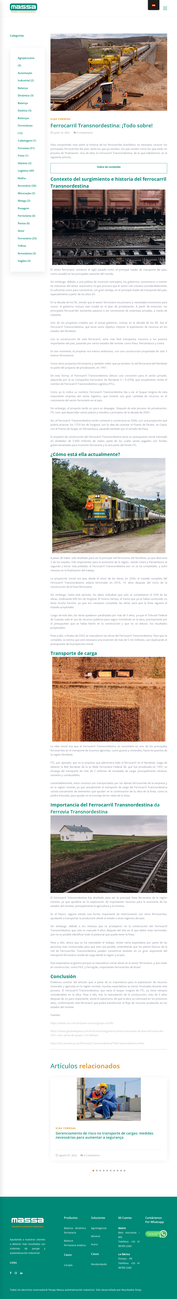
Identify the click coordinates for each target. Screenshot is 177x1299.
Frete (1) (23, 155)
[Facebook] (10, 1273)
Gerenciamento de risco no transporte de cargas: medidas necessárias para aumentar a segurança (104, 1135)
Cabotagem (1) (27, 140)
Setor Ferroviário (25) (27, 234)
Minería (95, 1236)
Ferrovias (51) (26, 148)
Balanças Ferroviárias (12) (25, 125)
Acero (94, 1244)
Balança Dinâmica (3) (26, 91)
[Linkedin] (21, 1273)
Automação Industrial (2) (26, 76)
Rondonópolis (99, 1264)
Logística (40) (26, 170)
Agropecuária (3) (26, 61)
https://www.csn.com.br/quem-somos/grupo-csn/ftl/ (82, 1023)
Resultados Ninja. (132, 1289)
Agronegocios (99, 1228)
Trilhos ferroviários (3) (27, 249)
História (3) (24, 163)
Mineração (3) (26, 193)
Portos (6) (24, 223)
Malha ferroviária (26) (27, 181)
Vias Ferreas (60, 119)
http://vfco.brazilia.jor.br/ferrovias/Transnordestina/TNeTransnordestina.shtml (97, 1043)
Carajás (68, 1265)
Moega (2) (24, 200)
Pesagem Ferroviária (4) (26, 212)
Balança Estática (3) (24, 106)
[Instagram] (16, 1273)
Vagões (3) (24, 260)
